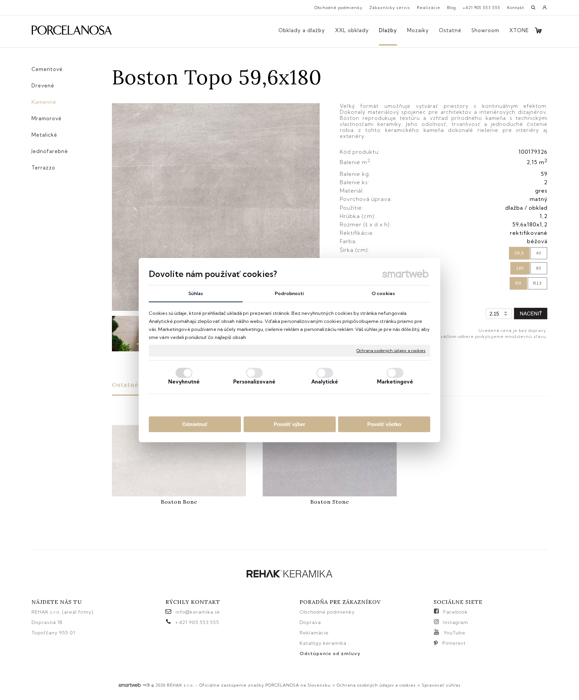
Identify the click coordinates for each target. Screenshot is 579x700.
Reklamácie (315, 633)
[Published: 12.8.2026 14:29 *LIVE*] (146, 685)
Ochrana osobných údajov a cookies (391, 350)
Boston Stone (329, 501)
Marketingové (395, 381)
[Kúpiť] (531, 314)
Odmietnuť (195, 424)
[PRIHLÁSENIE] (545, 9)
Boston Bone (179, 501)
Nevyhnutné (184, 381)
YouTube (454, 633)
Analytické (324, 381)
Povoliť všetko (384, 424)
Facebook (455, 612)
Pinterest (454, 643)
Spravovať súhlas (441, 685)
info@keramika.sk (198, 612)
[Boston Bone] (179, 460)
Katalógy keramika (323, 643)
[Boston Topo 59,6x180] (216, 207)
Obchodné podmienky (327, 612)
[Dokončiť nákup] (538, 30)
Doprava (310, 622)
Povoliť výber (289, 424)
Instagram (455, 622)
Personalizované (254, 381)
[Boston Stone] (330, 460)
